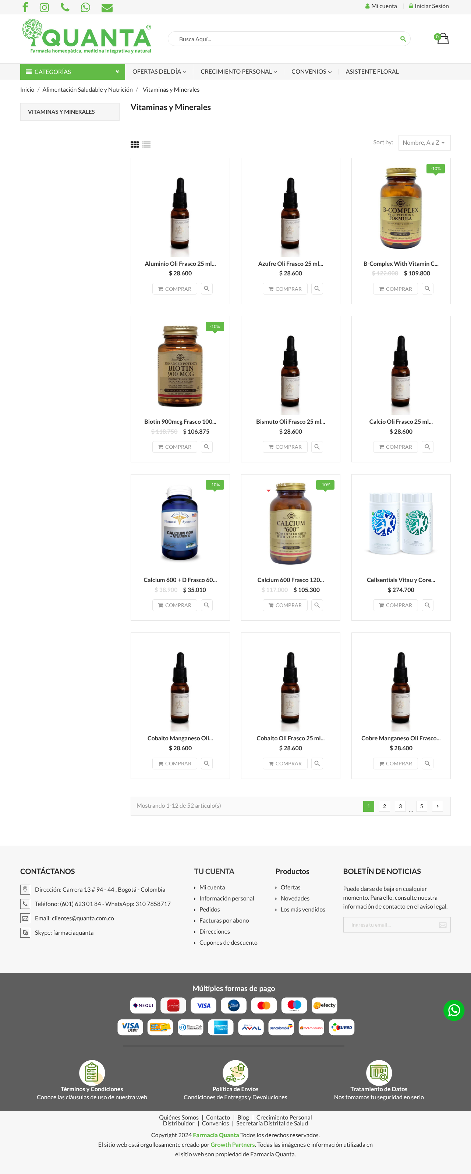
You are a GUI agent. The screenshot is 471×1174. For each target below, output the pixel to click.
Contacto (218, 1118)
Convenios (309, 71)
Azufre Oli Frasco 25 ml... (290, 263)
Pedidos (209, 910)
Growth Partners (232, 1144)
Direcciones (214, 932)
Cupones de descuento (228, 943)
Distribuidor (179, 1124)
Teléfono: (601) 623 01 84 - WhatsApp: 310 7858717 (102, 903)
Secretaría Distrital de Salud (272, 1124)
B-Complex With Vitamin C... (401, 263)
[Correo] (107, 7)
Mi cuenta (212, 888)
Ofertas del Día (157, 71)
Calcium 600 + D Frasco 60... (180, 580)
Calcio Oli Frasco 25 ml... (401, 421)
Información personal (226, 899)
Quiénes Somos (179, 1118)
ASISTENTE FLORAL (372, 71)
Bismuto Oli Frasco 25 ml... (290, 421)
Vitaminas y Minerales (61, 112)
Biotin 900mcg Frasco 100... (180, 421)
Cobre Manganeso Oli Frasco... (400, 738)
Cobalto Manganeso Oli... (180, 738)
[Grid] (135, 144)
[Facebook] (26, 7)
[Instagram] (46, 7)
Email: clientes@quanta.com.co (74, 918)
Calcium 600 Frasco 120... (291, 580)
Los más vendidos (303, 910)
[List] (146, 144)
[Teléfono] (66, 7)
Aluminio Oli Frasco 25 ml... (180, 263)
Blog (243, 1118)
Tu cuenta (214, 871)
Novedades (295, 899)
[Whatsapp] (86, 7)
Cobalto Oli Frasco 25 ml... (291, 738)
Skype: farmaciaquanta (63, 932)
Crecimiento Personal (237, 71)
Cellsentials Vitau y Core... (401, 580)
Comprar (178, 289)
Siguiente (437, 806)
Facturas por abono (224, 921)
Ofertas (290, 888)
